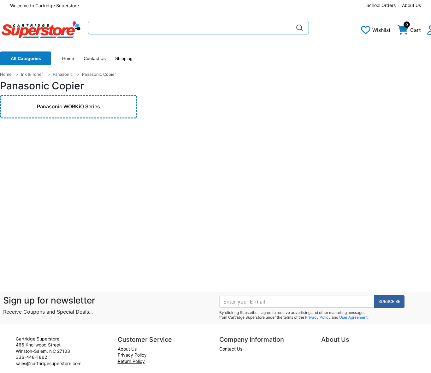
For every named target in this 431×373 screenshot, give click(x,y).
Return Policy (131, 361)
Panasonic (63, 74)
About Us (411, 5)
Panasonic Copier (99, 74)
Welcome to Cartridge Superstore (44, 5)
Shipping (124, 58)
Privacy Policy (318, 317)
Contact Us (95, 58)
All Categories (26, 58)
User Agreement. (354, 317)
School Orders (381, 5)
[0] (403, 31)
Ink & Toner (32, 74)
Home (68, 58)
